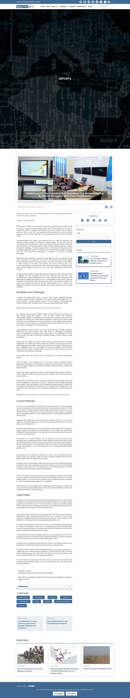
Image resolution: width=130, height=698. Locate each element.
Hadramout (38, 597)
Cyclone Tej (66, 597)
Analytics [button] (63, 6)
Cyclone (52, 597)
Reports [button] (55, 6)
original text (51, 577)
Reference (23, 586)
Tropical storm (23, 601)
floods (30, 553)
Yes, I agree (59, 694)
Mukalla (47, 601)
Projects (72, 6)
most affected (55, 226)
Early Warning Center (63, 601)
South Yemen (23, 597)
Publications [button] (81, 6)
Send (94, 241)
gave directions (57, 550)
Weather (22, 605)
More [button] (91, 6)
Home (43, 6)
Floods (37, 601)
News (48, 6)
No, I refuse (71, 694)
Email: (78, 233)
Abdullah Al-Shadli (24, 571)
